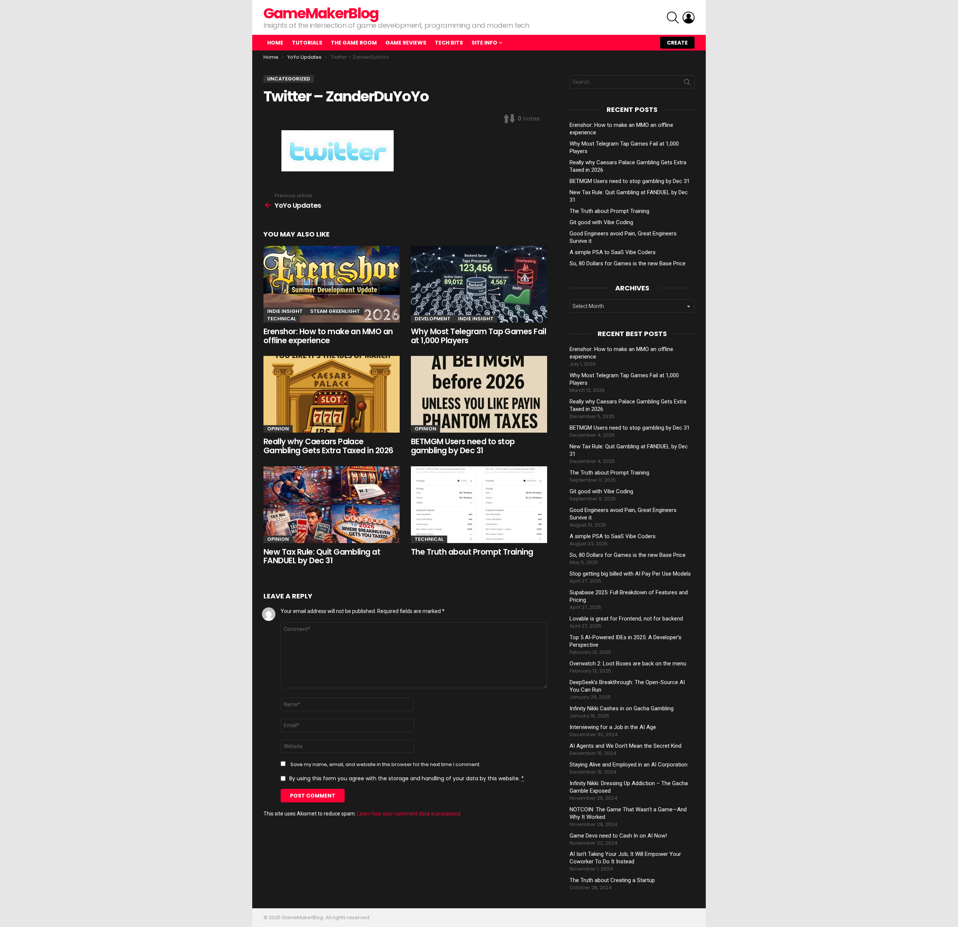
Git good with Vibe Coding (601, 222)
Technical (281, 318)
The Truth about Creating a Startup (612, 880)
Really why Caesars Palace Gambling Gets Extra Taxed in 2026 (328, 446)
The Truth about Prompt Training (472, 551)
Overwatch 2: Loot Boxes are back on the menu (628, 663)
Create (677, 42)
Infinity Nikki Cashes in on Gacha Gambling (622, 708)
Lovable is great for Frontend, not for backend (626, 618)
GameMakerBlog (320, 13)
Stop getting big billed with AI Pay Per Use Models (630, 573)
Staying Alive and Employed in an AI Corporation (628, 764)
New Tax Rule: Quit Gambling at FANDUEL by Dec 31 (321, 556)
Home (275, 42)
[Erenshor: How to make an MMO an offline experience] (331, 284)
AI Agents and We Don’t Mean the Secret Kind (625, 745)
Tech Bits (449, 42)
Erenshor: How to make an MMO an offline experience (328, 336)
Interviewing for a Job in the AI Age (613, 727)
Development (433, 318)
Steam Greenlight (335, 311)
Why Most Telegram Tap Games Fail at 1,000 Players (478, 336)
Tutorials (307, 42)
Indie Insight (285, 311)
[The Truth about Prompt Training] (479, 504)
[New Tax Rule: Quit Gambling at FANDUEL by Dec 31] (331, 504)
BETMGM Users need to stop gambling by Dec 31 (463, 446)
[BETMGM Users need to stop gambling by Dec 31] (479, 394)
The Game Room (354, 42)
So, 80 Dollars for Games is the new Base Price (628, 263)
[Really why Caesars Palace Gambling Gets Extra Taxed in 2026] (331, 394)
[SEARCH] (673, 17)
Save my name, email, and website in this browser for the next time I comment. (385, 765)
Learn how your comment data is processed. (409, 814)
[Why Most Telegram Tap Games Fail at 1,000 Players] (479, 284)
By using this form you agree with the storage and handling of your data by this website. (406, 778)
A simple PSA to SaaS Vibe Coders (613, 252)
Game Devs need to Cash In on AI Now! (618, 835)
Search (687, 83)
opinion (278, 428)
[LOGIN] (689, 17)
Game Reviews (405, 42)
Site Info (484, 42)
